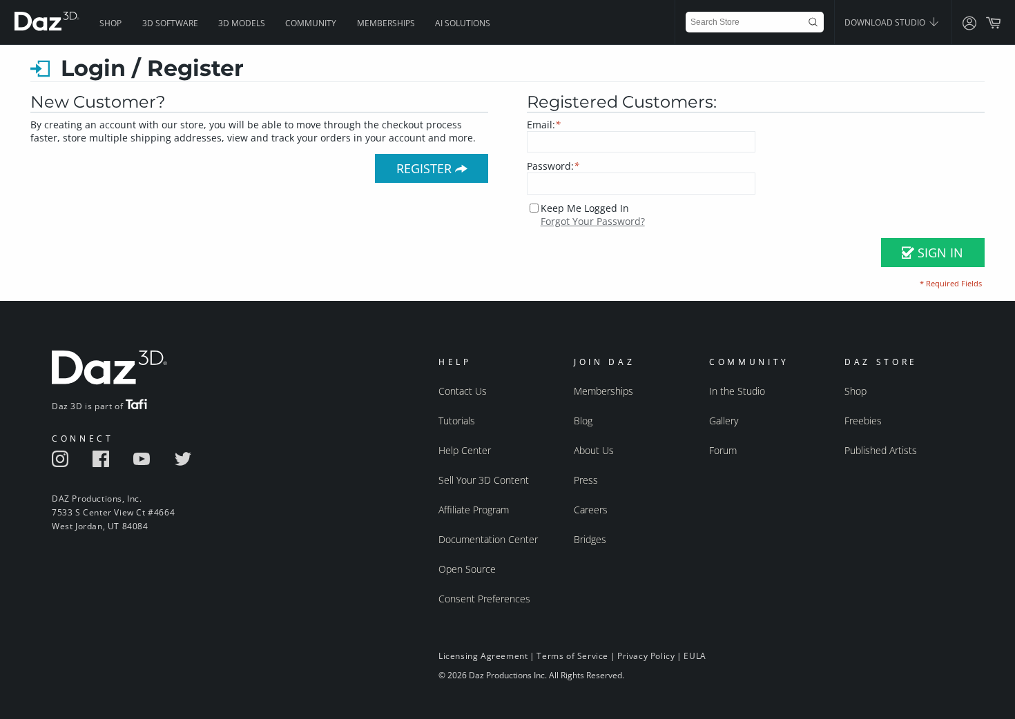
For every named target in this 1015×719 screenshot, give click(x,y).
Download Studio (885, 22)
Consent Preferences (484, 598)
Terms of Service (572, 656)
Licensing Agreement (483, 656)
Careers (591, 509)
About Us (594, 450)
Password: (553, 166)
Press (586, 479)
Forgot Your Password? (593, 221)
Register (425, 168)
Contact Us (462, 390)
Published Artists (880, 450)
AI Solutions (462, 23)
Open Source (467, 568)
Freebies (863, 420)
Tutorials (456, 420)
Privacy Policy (646, 656)
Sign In (938, 252)
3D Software (170, 23)
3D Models (241, 23)
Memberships (386, 23)
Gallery (723, 420)
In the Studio (737, 390)
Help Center (464, 450)
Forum (723, 450)
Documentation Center (488, 539)
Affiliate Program (473, 509)
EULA (695, 656)
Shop (110, 23)
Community (310, 23)
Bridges (590, 539)
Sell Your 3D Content (483, 479)
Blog (583, 420)
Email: (544, 124)
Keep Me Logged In (585, 208)
